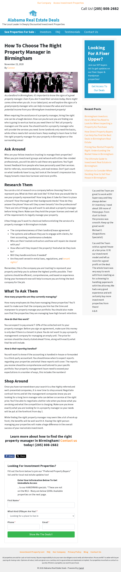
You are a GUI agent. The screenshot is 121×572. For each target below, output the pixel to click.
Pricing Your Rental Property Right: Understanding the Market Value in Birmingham (99, 150)
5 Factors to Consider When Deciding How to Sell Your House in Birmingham (98, 174)
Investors (45, 32)
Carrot (81, 568)
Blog (86, 552)
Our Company (44, 3)
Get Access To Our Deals (99, 88)
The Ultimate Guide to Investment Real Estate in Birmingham (98, 162)
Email (45, 522)
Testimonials (72, 32)
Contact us (68, 440)
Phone (11, 522)
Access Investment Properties (68, 3)
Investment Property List (32, 552)
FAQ (57, 32)
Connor (11, 67)
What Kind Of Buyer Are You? (23, 511)
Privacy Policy (74, 552)
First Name (14, 500)
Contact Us (91, 32)
